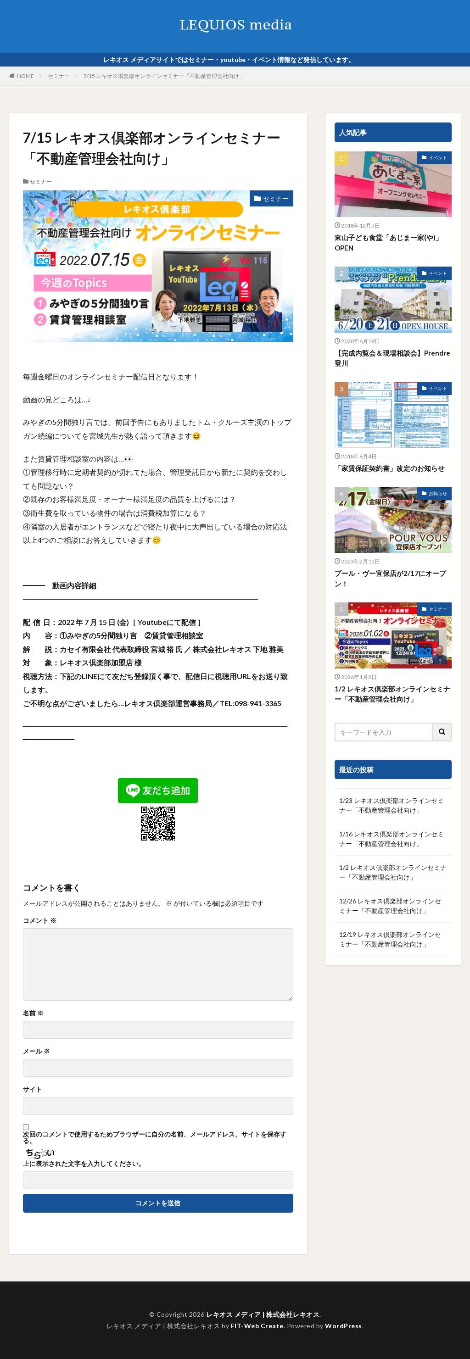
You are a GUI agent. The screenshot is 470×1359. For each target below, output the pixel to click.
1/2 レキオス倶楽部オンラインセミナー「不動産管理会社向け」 (392, 694)
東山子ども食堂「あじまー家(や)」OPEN (388, 242)
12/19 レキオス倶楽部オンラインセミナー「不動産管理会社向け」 (390, 939)
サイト (32, 1089)
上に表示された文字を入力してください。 (84, 1163)
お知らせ (438, 493)
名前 (33, 1013)
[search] (442, 732)
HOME (25, 75)
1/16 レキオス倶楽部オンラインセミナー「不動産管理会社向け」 (391, 838)
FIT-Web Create (257, 1326)
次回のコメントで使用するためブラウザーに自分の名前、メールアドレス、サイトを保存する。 (154, 1137)
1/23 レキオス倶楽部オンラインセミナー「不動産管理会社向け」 (391, 805)
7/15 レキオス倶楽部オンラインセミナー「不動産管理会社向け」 (164, 75)
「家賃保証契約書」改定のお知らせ (390, 468)
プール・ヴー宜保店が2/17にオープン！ (390, 578)
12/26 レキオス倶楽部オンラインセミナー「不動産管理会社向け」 (390, 905)
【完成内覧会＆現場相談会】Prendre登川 (392, 358)
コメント (39, 920)
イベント (438, 157)
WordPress (343, 1326)
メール (36, 1051)
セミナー (59, 75)
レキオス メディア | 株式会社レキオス (262, 1314)
